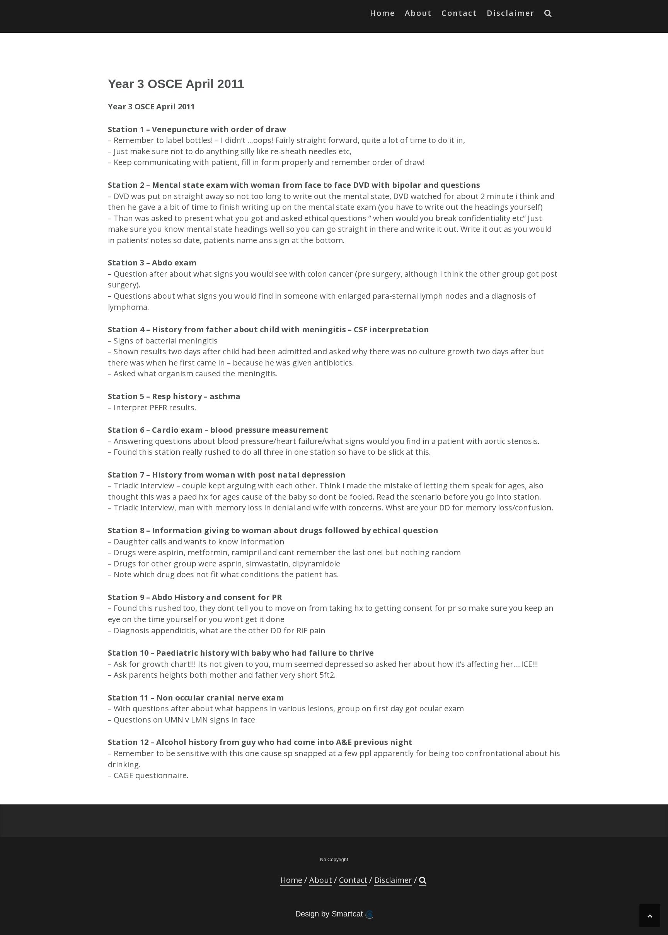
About (418, 13)
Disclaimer (511, 13)
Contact (459, 13)
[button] (548, 15)
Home (382, 13)
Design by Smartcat (330, 914)
